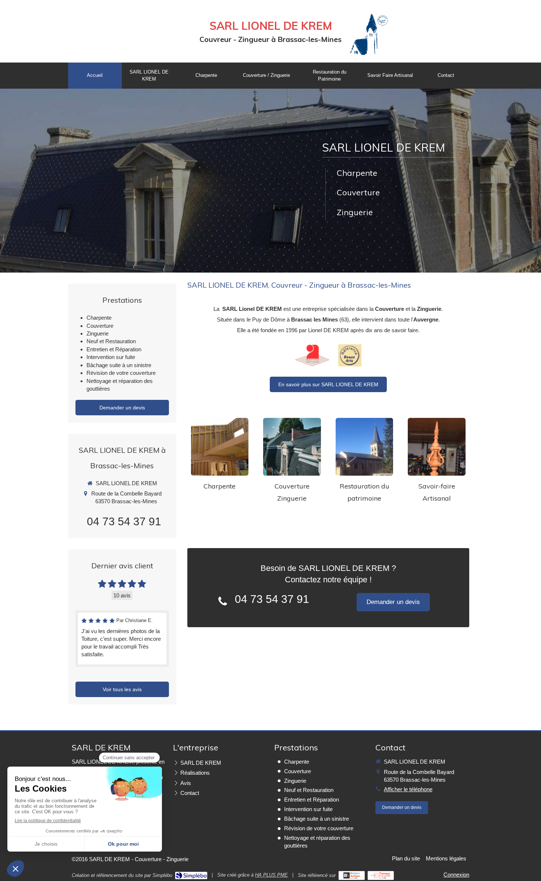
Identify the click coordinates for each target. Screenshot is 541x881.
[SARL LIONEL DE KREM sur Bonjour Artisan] (352, 875)
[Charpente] (220, 447)
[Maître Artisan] (312, 355)
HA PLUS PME (271, 875)
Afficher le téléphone (408, 789)
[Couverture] (292, 447)
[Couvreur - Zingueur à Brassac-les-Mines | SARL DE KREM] (369, 33)
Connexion (456, 874)
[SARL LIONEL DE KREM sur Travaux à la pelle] (381, 875)
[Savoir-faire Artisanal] (437, 447)
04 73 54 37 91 (272, 599)
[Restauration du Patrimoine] (364, 447)
